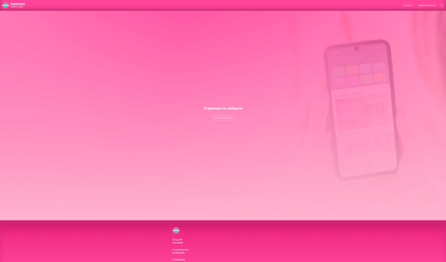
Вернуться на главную (223, 118)
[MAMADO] (5, 5)
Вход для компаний (177, 241)
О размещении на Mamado (180, 251)
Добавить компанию (427, 5)
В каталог (408, 5)
